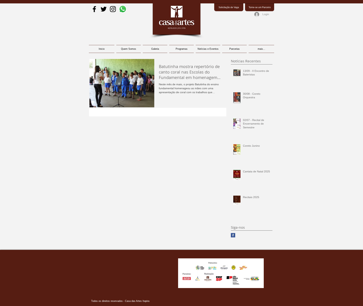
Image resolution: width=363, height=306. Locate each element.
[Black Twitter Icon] (104, 9)
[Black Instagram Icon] (113, 9)
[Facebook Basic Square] (233, 235)
